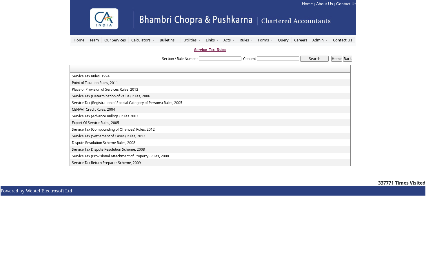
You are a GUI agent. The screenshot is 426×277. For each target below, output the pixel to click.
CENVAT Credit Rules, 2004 (93, 109)
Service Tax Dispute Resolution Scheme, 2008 (108, 149)
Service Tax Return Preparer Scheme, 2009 (106, 163)
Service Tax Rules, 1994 (91, 76)
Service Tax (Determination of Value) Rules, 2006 (111, 96)
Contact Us (346, 4)
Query (283, 40)
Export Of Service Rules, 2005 (95, 123)
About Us (324, 4)
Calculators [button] (141, 40)
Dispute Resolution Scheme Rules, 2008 (103, 143)
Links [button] (211, 40)
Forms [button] (264, 40)
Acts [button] (227, 40)
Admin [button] (318, 40)
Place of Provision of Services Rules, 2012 (105, 89)
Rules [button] (245, 40)
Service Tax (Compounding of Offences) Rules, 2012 (113, 129)
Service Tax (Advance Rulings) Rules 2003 (105, 116)
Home (307, 4)
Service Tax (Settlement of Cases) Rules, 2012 (108, 136)
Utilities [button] (190, 40)
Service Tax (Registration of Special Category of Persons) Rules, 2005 (127, 103)
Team (94, 40)
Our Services (115, 40)
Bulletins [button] (167, 40)
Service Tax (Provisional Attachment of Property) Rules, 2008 (120, 156)
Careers (300, 40)
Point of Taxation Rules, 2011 (95, 83)
